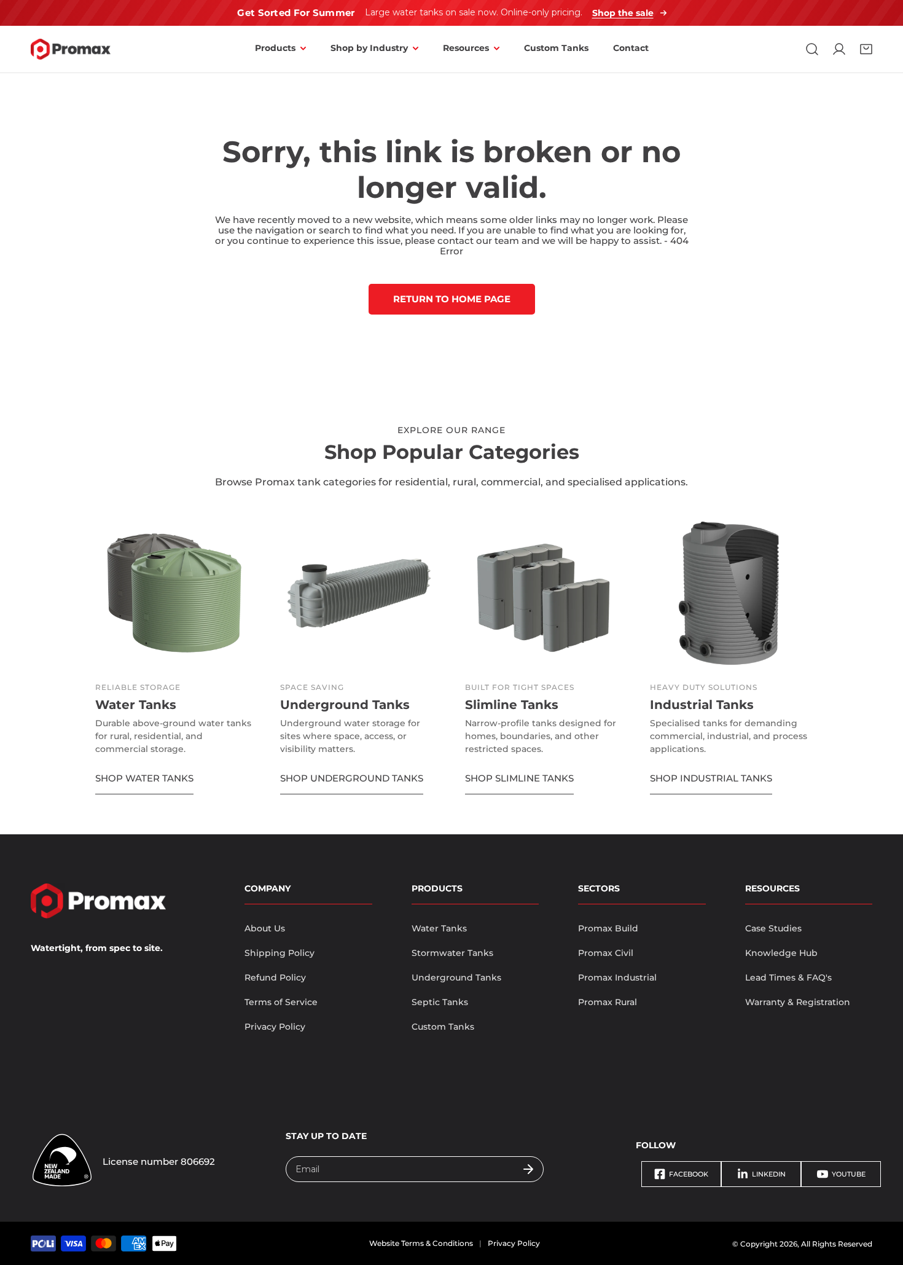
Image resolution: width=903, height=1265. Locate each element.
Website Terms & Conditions (421, 1243)
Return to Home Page (451, 299)
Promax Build (608, 928)
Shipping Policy (279, 952)
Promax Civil (605, 952)
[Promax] (71, 49)
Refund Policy (275, 977)
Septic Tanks (440, 1002)
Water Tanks (439, 928)
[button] (866, 49)
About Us (264, 928)
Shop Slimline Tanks (519, 778)
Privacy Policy (274, 1026)
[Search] (812, 49)
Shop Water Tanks (144, 778)
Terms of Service (281, 1002)
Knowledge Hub (781, 952)
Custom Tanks (443, 1026)
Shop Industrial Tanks (711, 778)
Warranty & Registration (797, 1002)
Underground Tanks (456, 977)
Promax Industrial (617, 977)
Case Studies (773, 928)
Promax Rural (607, 1002)
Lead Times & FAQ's (788, 977)
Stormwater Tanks (452, 952)
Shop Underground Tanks (351, 778)
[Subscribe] (528, 1169)
